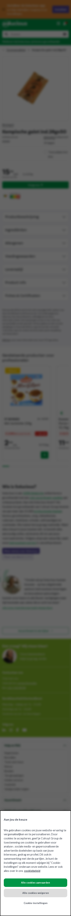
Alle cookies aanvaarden (35, 882)
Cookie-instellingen (36, 903)
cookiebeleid (32, 870)
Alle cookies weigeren (35, 892)
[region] (35, 863)
